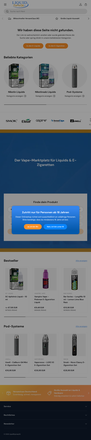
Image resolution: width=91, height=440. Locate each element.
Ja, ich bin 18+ (32, 227)
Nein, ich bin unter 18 (55, 227)
